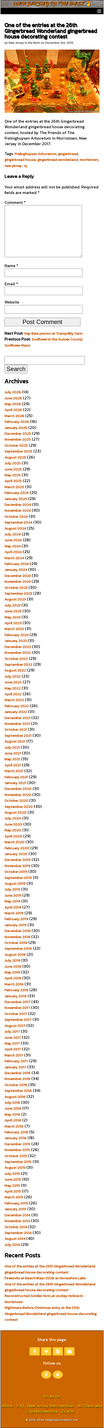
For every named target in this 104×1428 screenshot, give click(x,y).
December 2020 (18, 788)
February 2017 (16, 1061)
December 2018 (18, 931)
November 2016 (17, 1078)
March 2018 (14, 984)
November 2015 (17, 1150)
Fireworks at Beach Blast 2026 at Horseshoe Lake (45, 1278)
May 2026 (13, 404)
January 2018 (16, 996)
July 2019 (12, 889)
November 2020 (18, 794)
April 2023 (13, 623)
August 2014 (15, 1238)
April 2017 (13, 1049)
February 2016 (16, 1132)
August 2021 (15, 741)
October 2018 (16, 942)
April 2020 (13, 836)
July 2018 (12, 960)
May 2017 (12, 1043)
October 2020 (16, 800)
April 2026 (13, 410)
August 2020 (16, 812)
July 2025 (13, 463)
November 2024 (18, 510)
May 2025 (13, 475)
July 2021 (12, 747)
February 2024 (17, 564)
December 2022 (18, 647)
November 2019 (17, 866)
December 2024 (18, 504)
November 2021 (17, 723)
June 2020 (13, 824)
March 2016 (14, 1126)
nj (25, 165)
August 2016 (15, 1096)
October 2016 (16, 1085)
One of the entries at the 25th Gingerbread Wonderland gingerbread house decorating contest (50, 1269)
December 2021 (17, 718)
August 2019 (15, 883)
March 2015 (14, 1197)
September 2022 (18, 664)
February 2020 (17, 848)
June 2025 (13, 469)
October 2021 (16, 729)
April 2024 (13, 552)
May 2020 (13, 830)
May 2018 (12, 972)
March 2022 (14, 700)
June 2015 (13, 1179)
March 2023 (14, 629)
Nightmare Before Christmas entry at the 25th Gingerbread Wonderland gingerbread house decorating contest (51, 1313)
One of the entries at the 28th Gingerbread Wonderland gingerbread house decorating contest (50, 1287)
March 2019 (14, 913)
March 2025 (14, 487)
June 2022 (13, 682)
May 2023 (12, 617)
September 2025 (18, 451)
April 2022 (13, 694)
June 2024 (13, 540)
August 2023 (15, 599)
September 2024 (18, 522)
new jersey (13, 165)
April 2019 (13, 907)
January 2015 (15, 1209)
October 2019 (16, 871)
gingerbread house (20, 159)
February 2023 (17, 635)
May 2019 (12, 901)
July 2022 (13, 676)
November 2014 (17, 1221)
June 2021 (13, 753)
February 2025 (17, 492)
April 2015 (13, 1191)
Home (7, 1406)
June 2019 (13, 895)
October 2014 (16, 1227)
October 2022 (16, 658)
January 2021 (15, 783)
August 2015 (15, 1167)
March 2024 (14, 558)
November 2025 (18, 439)
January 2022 (16, 712)
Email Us (52, 1396)
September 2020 (19, 806)
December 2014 (17, 1215)
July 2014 (12, 1244)
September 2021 (18, 735)
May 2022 (13, 688)
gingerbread (68, 154)
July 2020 (13, 818)
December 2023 (18, 575)
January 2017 (15, 1067)
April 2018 (13, 978)
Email (11, 284)
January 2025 (16, 499)
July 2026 (13, 392)
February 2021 (16, 777)
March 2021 (14, 771)
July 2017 (12, 1031)
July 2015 (12, 1173)
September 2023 (18, 593)
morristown (89, 159)
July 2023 (12, 605)
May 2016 (12, 1114)
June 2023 (13, 611)
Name (11, 265)
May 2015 (12, 1185)
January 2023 (16, 640)
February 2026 (17, 421)
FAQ (20, 1406)
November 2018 (17, 937)
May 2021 (12, 759)
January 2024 (16, 569)
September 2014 (18, 1233)
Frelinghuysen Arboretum (35, 154)
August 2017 (15, 1025)
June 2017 (13, 1037)
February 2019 (16, 919)
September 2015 (18, 1161)
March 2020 (14, 842)
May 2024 (13, 546)
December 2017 (17, 1002)
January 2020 (16, 854)
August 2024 (15, 528)
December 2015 (17, 1144)
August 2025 (15, 457)
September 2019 (18, 877)
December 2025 (18, 433)
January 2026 (16, 427)
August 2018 (15, 954)
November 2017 (17, 1007)
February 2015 (16, 1203)
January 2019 (16, 925)
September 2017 (18, 1019)
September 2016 (18, 1090)
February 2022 (17, 706)
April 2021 (13, 765)
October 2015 (16, 1156)
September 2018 (18, 948)
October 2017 (16, 1013)
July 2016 (12, 1102)
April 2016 (13, 1120)
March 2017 (14, 1055)
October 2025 (16, 445)
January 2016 (16, 1138)
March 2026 (14, 416)
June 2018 (13, 966)
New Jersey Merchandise (50, 1406)
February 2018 (16, 990)
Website (12, 302)
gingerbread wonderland (57, 159)
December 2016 (18, 1073)
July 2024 (13, 534)
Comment (15, 202)
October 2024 (16, 516)
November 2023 (18, 581)
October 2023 (16, 587)
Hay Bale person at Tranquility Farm (53, 333)
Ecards (68, 1411)
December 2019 (18, 859)
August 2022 (15, 670)
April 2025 (13, 481)
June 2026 (13, 398)
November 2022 (18, 652)
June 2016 (13, 1108)
